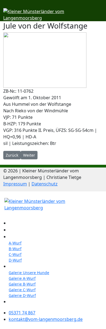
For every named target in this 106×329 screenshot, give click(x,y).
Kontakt (16, 301)
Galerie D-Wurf (22, 295)
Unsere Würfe (22, 236)
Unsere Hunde (23, 230)
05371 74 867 (22, 313)
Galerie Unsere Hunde (29, 272)
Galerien (17, 266)
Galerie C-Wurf (22, 289)
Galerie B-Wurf (22, 284)
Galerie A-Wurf (22, 278)
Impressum (15, 184)
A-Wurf (15, 243)
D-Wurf (15, 260)
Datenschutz (45, 184)
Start (13, 223)
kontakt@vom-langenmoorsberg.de (46, 319)
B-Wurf (15, 248)
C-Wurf (15, 254)
